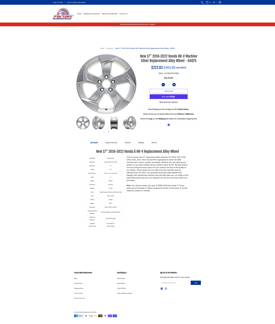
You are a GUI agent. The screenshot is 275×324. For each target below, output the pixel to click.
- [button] (212, 2)
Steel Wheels (121, 283)
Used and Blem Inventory (124, 293)
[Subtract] (163, 84)
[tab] (94, 142)
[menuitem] (202, 2)
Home (102, 48)
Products (110, 48)
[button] (220, 2)
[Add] (174, 84)
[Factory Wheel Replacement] (63, 14)
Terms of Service (79, 298)
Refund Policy (78, 283)
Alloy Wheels (121, 278)
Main (75, 278)
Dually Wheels (121, 288)
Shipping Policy (78, 288)
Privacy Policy (78, 293)
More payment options (168, 102)
